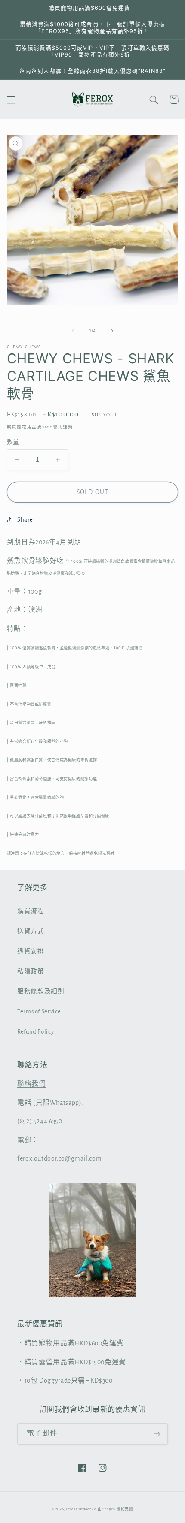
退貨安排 (30, 951)
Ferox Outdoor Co (81, 1509)
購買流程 (30, 911)
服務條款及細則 (40, 991)
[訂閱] (157, 1434)
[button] (11, 99)
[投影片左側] (73, 330)
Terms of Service (39, 1011)
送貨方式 (30, 931)
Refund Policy (35, 1031)
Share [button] (25, 519)
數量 (13, 442)
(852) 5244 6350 (39, 1121)
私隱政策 (30, 971)
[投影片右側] (111, 330)
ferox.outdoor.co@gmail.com (59, 1158)
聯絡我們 (31, 1083)
